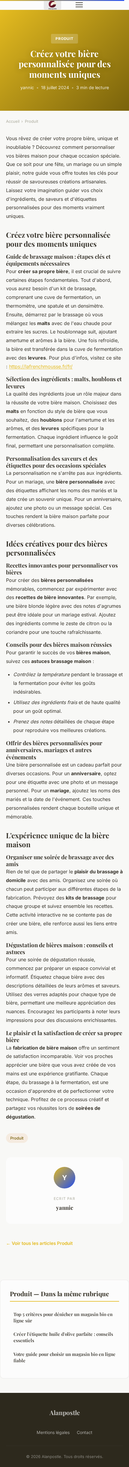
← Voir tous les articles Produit (39, 1243)
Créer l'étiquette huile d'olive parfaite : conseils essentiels (63, 1337)
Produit (65, 38)
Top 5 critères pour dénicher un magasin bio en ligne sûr (63, 1317)
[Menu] (79, 5)
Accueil (13, 121)
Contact (84, 1432)
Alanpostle (65, 1412)
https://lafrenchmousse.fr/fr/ (41, 366)
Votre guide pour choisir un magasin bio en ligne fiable (65, 1357)
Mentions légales (53, 1432)
